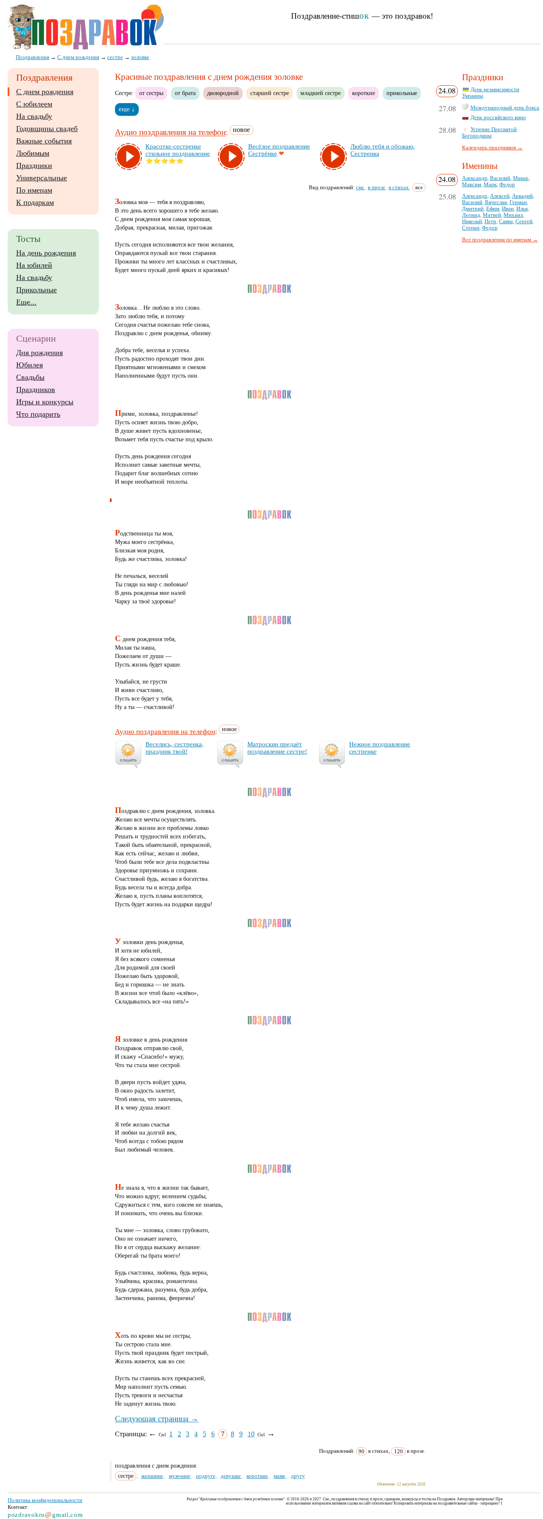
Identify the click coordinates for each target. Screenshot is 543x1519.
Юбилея (29, 365)
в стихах (399, 187)
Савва (506, 221)
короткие (363, 93)
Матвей (492, 215)
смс (360, 187)
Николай (472, 221)
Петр (490, 221)
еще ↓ (127, 109)
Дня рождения (39, 352)
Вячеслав (496, 202)
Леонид (471, 215)
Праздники (34, 165)
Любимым (32, 153)
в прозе (376, 187)
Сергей (523, 221)
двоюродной (223, 93)
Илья (522, 209)
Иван (508, 209)
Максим (471, 185)
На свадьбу (34, 116)
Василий (500, 178)
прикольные (401, 93)
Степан (470, 228)
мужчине (179, 1476)
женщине (152, 1476)
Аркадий (522, 196)
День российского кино (498, 118)
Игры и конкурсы (44, 402)
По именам (34, 190)
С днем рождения (44, 91)
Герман (518, 202)
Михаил (513, 215)
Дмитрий (473, 209)
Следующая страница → (157, 1418)
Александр (474, 178)
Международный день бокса (504, 108)
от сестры (151, 93)
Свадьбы (30, 377)
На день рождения (46, 253)
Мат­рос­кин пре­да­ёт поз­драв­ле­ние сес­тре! (277, 748)
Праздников (35, 389)
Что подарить (38, 414)
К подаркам (35, 202)
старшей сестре (269, 93)
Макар (521, 178)
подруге (206, 1476)
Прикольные (36, 290)
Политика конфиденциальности (45, 1500)
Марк (490, 185)
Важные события (44, 141)
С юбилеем (34, 104)
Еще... (26, 302)
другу (298, 1476)
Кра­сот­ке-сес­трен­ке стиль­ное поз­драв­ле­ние (178, 150)
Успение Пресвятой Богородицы (489, 132)
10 (251, 1434)
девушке (231, 1476)
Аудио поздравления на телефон (170, 132)
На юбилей (34, 265)
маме (279, 1476)
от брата (185, 93)
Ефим (492, 209)
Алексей (499, 196)
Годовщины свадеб (47, 128)
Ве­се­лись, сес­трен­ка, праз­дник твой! (175, 748)
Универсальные (41, 178)
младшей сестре (320, 93)
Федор (507, 185)
